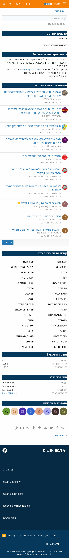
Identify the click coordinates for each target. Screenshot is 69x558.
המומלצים (28, 261)
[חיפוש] (4, 4)
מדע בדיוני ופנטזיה (24, 309)
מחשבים (29, 293)
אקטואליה (48, 99)
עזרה (19, 535)
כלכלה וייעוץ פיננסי (57, 314)
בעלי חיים (28, 314)
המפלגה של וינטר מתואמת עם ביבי (41, 156)
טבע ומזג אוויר (59, 325)
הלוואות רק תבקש (12, 481)
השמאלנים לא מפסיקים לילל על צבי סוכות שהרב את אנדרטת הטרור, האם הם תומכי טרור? (32, 94)
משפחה (62, 288)
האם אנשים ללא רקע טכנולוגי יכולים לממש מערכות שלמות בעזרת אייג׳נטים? (33, 141)
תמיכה (30, 288)
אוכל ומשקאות (59, 282)
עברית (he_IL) (51, 543)
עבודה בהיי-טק (39, 146)
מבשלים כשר (43, 219)
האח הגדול (8, 469)
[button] (64, 4)
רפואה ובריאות (59, 341)
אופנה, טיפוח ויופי (24, 336)
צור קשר (52, 535)
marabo (57, 99)
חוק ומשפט (60, 293)
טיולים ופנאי (27, 325)
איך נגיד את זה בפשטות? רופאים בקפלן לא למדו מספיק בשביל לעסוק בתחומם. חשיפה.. (34, 111)
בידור (63, 272)
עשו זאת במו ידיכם (57, 304)
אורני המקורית (55, 219)
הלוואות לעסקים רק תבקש (16, 506)
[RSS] (4, 535)
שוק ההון (62, 277)
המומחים (61, 261)
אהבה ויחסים (59, 336)
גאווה (30, 320)
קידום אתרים (9, 518)
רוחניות (29, 341)
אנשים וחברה (59, 298)
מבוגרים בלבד (59, 346)
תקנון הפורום (42, 535)
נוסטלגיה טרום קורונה (52, 206)
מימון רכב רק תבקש (13, 493)
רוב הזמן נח (56, 116)
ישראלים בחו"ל (25, 304)
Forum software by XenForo (29, 553)
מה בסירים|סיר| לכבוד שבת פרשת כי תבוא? (36, 229)
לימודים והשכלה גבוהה (22, 267)
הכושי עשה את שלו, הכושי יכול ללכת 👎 (39, 203)
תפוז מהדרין (27, 346)
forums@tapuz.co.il (30, 69)
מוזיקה (30, 298)
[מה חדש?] (10, 4)
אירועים (62, 330)
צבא (30, 330)
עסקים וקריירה (26, 277)
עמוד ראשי (11, 535)
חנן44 (58, 159)
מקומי (63, 309)
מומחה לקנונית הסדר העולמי (49, 176)
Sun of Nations (9, 393)
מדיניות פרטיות (29, 535)
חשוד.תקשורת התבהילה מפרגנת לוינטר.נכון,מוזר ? (33, 126)
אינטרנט (62, 320)
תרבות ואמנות (26, 272)
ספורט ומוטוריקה (25, 282)
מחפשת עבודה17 (54, 146)
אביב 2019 (56, 129)
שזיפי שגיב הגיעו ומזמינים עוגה (44, 216)
